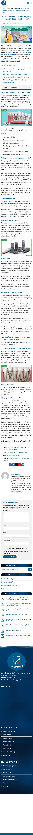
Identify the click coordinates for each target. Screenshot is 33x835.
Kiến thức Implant (16, 8)
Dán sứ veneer (7, 738)
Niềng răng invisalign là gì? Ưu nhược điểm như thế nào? (18, 620)
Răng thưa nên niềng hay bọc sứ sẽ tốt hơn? (17, 609)
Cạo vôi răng (7, 755)
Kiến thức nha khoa (9, 776)
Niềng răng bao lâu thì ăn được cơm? (16, 614)
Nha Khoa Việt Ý (9, 59)
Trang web (6, 540)
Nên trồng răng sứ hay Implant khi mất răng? (16, 77)
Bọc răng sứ (7, 735)
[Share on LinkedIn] (22, 464)
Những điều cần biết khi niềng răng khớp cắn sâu (19, 625)
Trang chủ (6, 8)
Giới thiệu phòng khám (9, 766)
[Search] (31, 3)
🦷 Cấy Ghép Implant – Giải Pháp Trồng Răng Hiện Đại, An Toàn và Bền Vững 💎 (17, 598)
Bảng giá (6, 783)
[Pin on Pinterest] (19, 464)
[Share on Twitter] (13, 464)
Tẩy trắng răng (7, 745)
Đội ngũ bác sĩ (7, 769)
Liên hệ (5, 786)
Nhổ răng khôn (7, 748)
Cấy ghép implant (8, 741)
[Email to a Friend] (16, 464)
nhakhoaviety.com (14, 455)
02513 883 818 (12, 452)
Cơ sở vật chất (7, 773)
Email (5, 533)
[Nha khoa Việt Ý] (7, 3)
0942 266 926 (23, 452)
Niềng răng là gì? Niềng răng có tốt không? (18, 635)
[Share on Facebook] (10, 464)
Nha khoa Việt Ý (22, 23)
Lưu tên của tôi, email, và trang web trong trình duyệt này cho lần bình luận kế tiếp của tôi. (15, 551)
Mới (2, 588)
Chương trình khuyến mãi (10, 779)
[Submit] (30, 569)
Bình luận (6, 510)
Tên (5, 525)
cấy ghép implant (12, 289)
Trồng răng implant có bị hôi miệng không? (15, 74)
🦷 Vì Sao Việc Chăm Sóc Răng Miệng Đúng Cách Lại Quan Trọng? (18, 604)
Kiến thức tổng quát (7, 585)
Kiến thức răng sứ (6, 582)
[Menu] (28, 3)
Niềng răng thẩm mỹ (9, 731)
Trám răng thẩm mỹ (9, 752)
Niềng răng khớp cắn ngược (14, 630)
